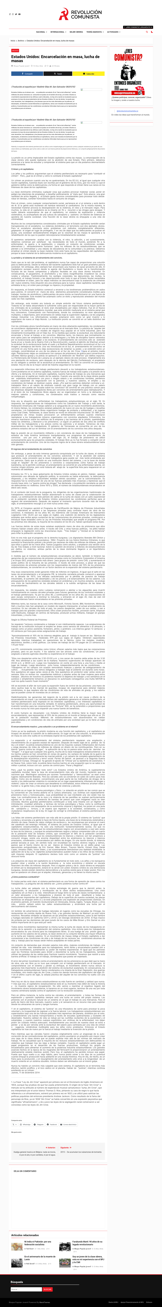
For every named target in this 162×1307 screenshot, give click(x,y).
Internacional (57, 32)
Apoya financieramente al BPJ (132, 1302)
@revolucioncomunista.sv (127, 111)
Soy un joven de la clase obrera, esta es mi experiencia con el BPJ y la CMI (88, 1259)
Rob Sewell (30, 1263)
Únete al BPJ (113, 1302)
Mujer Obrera (76, 32)
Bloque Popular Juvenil (21, 66)
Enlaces (149, 1302)
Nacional (40, 32)
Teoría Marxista (94, 32)
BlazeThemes (44, 1302)
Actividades (112, 32)
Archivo (15, 51)
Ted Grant (30, 1249)
